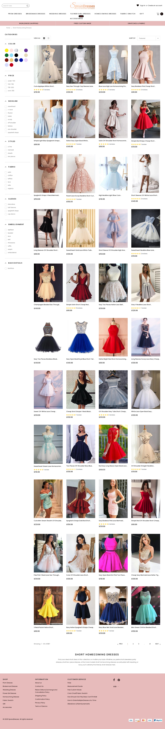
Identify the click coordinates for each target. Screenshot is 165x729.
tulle (9, 185)
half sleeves (12, 207)
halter (10, 116)
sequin (10, 249)
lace (9, 182)
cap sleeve (11, 214)
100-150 (11, 84)
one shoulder (12, 129)
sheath (10, 153)
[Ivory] (21, 50)
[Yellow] (6, 50)
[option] (29, 23)
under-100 (11, 81)
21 (150, 644)
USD (114, 686)
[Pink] (11, 50)
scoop (10, 119)
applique (11, 230)
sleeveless (11, 204)
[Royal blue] (21, 60)
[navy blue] (16, 60)
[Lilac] (26, 60)
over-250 (11, 91)
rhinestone (11, 243)
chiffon (10, 175)
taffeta (10, 179)
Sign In (142, 6)
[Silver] (16, 50)
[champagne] (26, 55)
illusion (10, 113)
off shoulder (12, 123)
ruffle (9, 246)
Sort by (132, 38)
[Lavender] (6, 65)
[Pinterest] (119, 680)
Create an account (155, 6)
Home (8, 28)
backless (11, 268)
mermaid (11, 150)
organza (10, 188)
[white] (21, 55)
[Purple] (26, 50)
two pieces (11, 156)
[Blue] (11, 55)
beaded (10, 233)
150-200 (11, 87)
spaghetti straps (13, 132)
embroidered (12, 252)
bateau (10, 126)
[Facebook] (114, 680)
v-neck (10, 109)
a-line (10, 146)
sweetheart (11, 106)
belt (9, 239)
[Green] (6, 55)
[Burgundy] (6, 60)
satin (9, 172)
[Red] (11, 65)
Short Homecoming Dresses (22, 28)
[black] (16, 55)
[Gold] (11, 60)
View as (37, 38)
